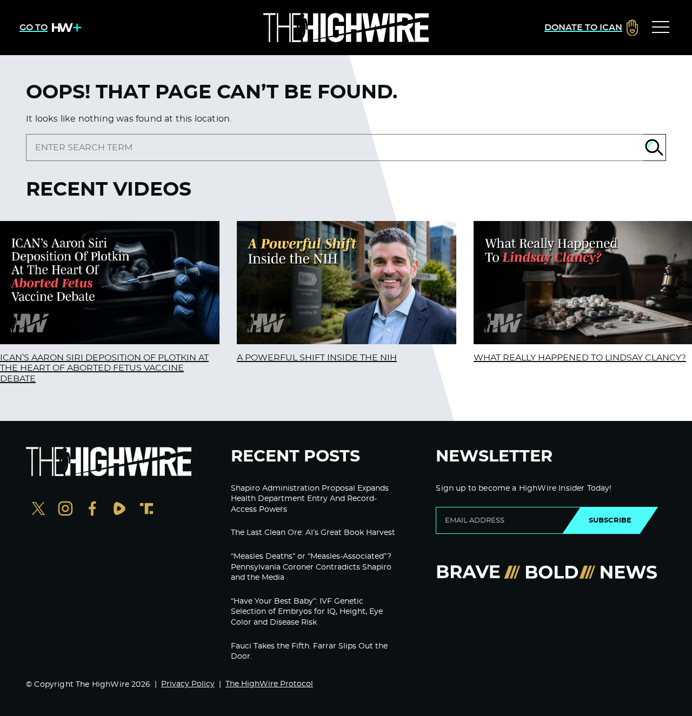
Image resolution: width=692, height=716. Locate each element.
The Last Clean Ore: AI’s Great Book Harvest (313, 533)
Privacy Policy (188, 684)
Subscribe (610, 520)
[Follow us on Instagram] (65, 509)
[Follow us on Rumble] (119, 510)
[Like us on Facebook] (92, 509)
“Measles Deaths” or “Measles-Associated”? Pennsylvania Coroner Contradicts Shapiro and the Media (311, 567)
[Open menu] (661, 27)
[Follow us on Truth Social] (146, 510)
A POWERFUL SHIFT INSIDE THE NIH (317, 357)
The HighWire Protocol (269, 684)
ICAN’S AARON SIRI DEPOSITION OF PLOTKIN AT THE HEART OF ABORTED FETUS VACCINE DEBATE (104, 368)
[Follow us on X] (38, 509)
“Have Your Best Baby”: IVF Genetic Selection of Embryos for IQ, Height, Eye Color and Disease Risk (307, 612)
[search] (334, 147)
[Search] (654, 147)
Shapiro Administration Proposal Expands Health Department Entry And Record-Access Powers (310, 499)
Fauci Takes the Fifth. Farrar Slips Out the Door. (309, 652)
